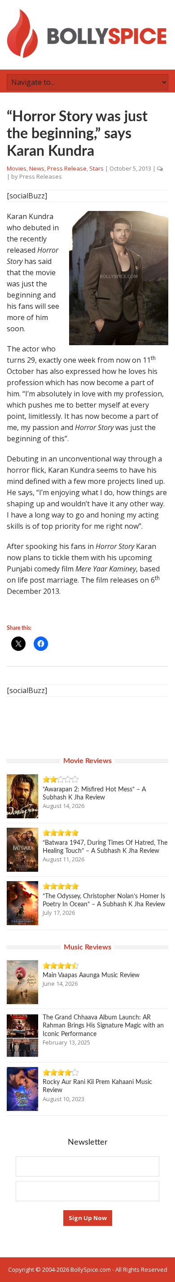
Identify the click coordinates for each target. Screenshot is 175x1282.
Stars (96, 168)
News (36, 168)
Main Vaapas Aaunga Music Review (91, 975)
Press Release (67, 168)
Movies (16, 168)
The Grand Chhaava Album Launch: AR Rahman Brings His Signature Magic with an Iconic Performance (103, 1025)
